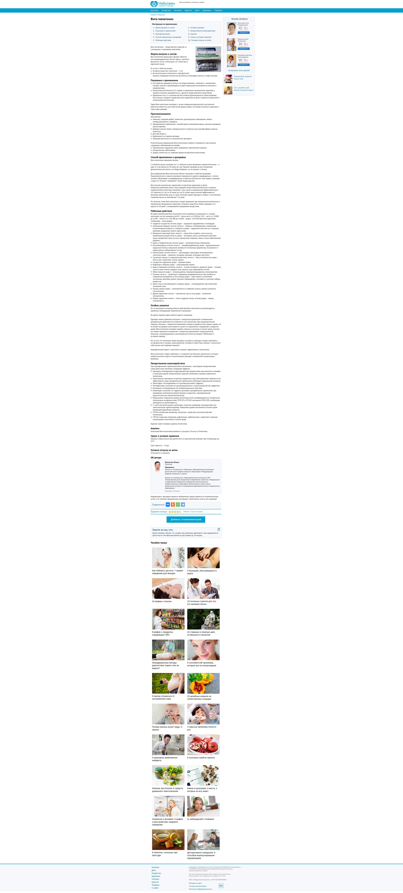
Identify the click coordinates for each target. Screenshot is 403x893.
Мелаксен (194, 431)
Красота (188, 10)
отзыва (240, 29)
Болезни (154, 10)
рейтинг (246, 29)
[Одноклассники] (173, 504)
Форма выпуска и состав (165, 27)
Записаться (243, 32)
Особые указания (197, 27)
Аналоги (193, 34)
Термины (218, 10)
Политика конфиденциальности (200, 889)
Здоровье (207, 10)
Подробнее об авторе (172, 491)
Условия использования (197, 886)
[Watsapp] (178, 504)
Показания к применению (165, 31)
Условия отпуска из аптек (201, 40)
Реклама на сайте (195, 883)
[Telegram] (183, 504)
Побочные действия (163, 40)
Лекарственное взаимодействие (202, 31)
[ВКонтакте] (168, 504)
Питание (177, 10)
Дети (197, 10)
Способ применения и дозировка (168, 37)
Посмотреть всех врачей (239, 70)
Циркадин (185, 431)
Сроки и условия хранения (200, 37)
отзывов (240, 45)
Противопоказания (162, 34)
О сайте (155, 888)
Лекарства (166, 10)
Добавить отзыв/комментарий (186, 519)
